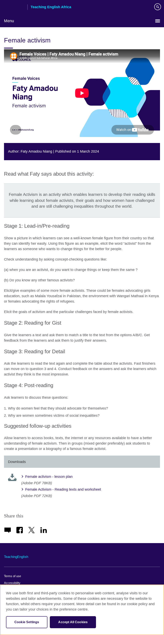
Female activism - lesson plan (49, 477)
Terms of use (12, 576)
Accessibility (12, 583)
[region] (82, 610)
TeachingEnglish (16, 557)
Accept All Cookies (73, 622)
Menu (9, 21)
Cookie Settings (26, 622)
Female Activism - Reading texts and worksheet (63, 489)
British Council (14, 7)
